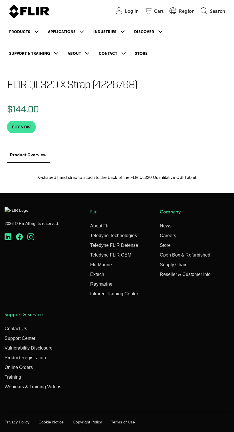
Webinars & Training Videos (33, 386)
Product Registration (25, 357)
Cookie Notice (51, 422)
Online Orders (19, 367)
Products (19, 32)
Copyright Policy (87, 422)
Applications (62, 32)
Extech (97, 274)
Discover (144, 32)
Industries (104, 32)
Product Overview (28, 154)
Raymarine (101, 284)
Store (141, 53)
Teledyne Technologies (113, 235)
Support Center (20, 338)
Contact (108, 53)
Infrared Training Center (114, 293)
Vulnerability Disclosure (29, 348)
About (74, 53)
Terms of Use (123, 422)
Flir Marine (101, 264)
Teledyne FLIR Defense (114, 245)
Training (13, 377)
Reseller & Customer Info (185, 274)
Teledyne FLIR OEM (110, 255)
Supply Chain (173, 264)
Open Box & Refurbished (185, 255)
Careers (168, 235)
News (166, 225)
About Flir (100, 225)
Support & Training (29, 53)
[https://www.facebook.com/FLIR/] (19, 236)
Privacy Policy (17, 422)
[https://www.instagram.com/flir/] (30, 236)
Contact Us (16, 328)
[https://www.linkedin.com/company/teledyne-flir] (8, 236)
